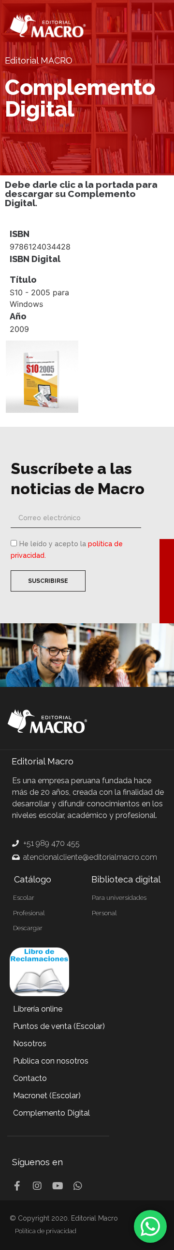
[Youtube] (57, 1186)
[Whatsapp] (78, 1186)
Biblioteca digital (125, 879)
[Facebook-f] (17, 1186)
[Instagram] (37, 1186)
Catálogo (32, 879)
